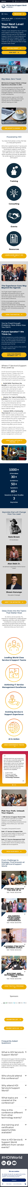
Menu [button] (6, 14)
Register (17, 14)
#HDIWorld (11, 1157)
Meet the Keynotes (12, 602)
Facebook (9, 1163)
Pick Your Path (13, 851)
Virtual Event (12, 48)
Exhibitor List (12, 1019)
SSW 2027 (12, 52)
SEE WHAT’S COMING (12, 128)
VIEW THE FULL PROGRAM (14, 986)
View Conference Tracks (14, 745)
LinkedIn (3, 1163)
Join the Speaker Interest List (14, 354)
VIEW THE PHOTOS (12, 314)
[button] (14, 1053)
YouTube (14, 1163)
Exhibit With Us (12, 1028)
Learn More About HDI (14, 255)
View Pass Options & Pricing (14, 441)
